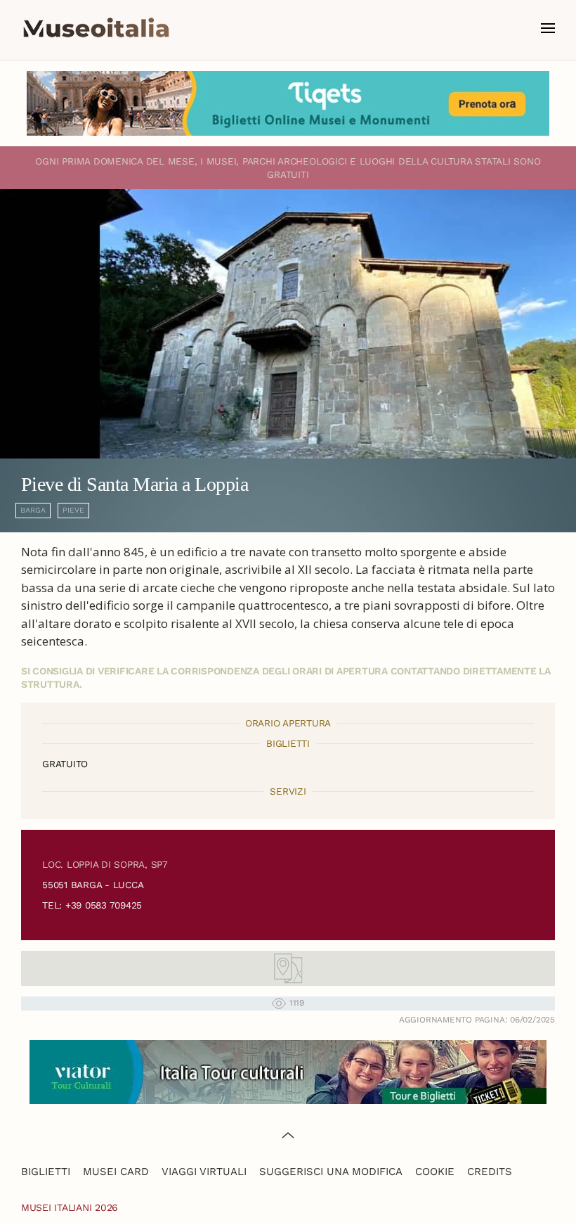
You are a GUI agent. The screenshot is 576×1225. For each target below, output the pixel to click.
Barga (33, 510)
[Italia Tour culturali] (288, 1071)
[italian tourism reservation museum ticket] (288, 103)
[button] (548, 28)
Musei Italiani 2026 (69, 1207)
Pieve (73, 510)
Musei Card (116, 1171)
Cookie (434, 1171)
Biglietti (45, 1171)
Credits (489, 1171)
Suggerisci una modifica (330, 1171)
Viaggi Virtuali (204, 1171)
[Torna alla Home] (96, 28)
